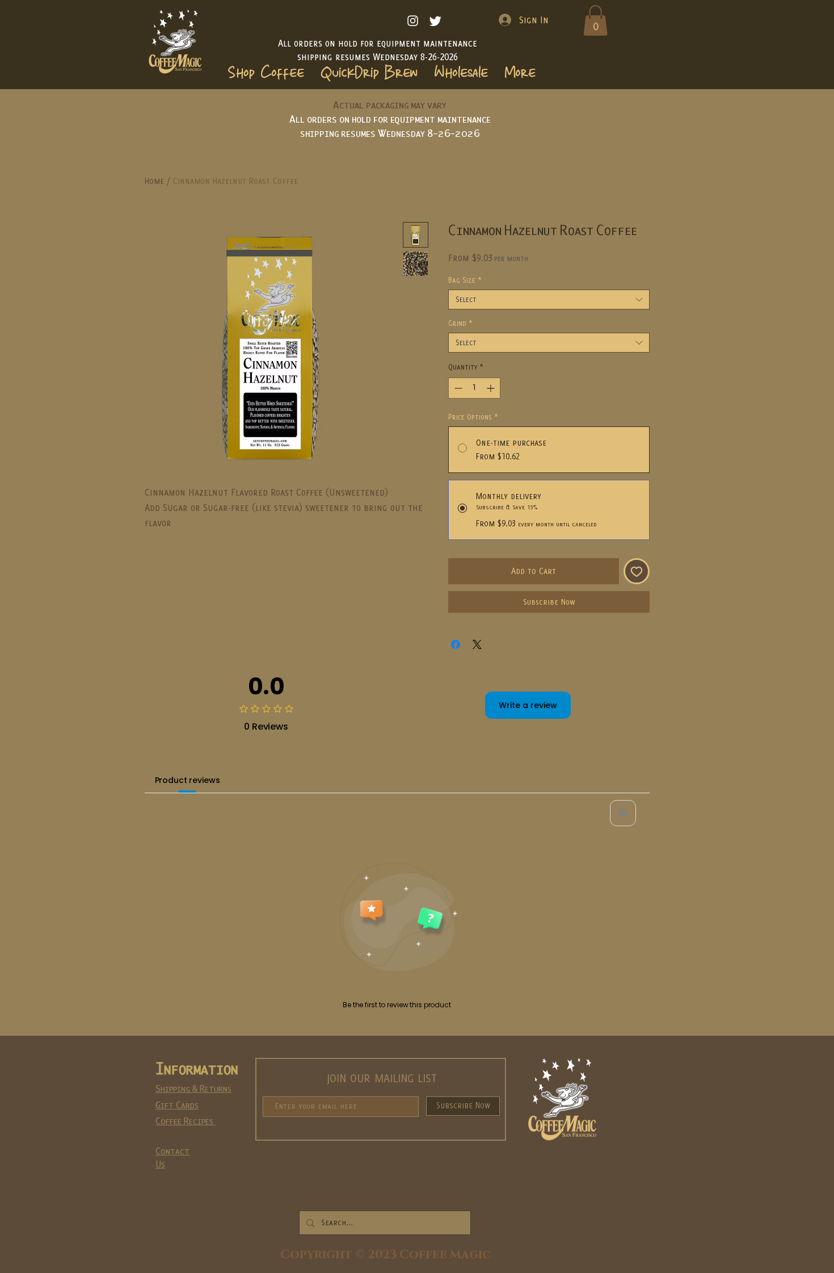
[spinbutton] (474, 388)
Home (154, 181)
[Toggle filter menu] (623, 813)
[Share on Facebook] (455, 644)
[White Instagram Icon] (413, 21)
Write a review (528, 705)
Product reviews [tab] (187, 780)
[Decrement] (457, 388)
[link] (595, 20)
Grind (460, 323)
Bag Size (465, 280)
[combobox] (549, 299)
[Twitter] (435, 21)
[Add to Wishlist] (637, 571)
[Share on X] (477, 644)
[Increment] (492, 388)
